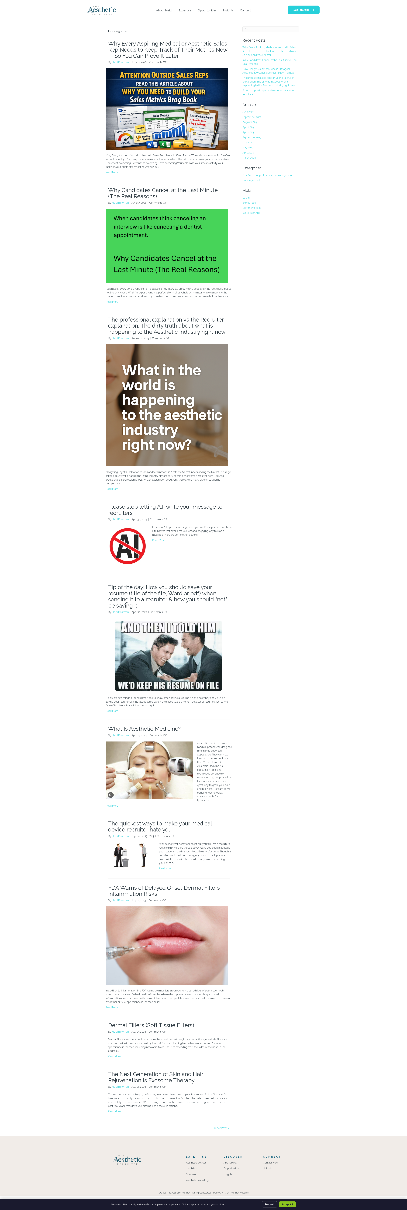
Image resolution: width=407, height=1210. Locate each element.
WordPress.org (251, 212)
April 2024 (248, 132)
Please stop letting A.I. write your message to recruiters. (165, 509)
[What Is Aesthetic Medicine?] (149, 769)
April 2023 (248, 152)
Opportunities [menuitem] (231, 1168)
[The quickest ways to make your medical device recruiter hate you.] (130, 854)
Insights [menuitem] (228, 1174)
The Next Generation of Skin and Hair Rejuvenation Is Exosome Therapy (155, 1077)
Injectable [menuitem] (191, 1168)
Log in (246, 197)
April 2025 (248, 127)
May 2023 (247, 147)
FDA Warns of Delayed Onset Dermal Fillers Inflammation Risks (164, 890)
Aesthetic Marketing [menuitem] (197, 1180)
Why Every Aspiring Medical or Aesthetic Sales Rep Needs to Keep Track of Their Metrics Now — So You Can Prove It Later (167, 49)
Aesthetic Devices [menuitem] (196, 1162)
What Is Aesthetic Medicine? (145, 728)
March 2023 (249, 157)
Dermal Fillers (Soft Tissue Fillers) (151, 1025)
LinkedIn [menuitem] (267, 1168)
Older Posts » (222, 1128)
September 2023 (252, 137)
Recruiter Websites (239, 1192)
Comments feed (251, 207)
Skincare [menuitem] (191, 1174)
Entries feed (249, 202)
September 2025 (252, 117)
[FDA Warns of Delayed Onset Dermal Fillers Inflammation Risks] (167, 945)
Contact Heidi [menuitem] (270, 1162)
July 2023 (247, 142)
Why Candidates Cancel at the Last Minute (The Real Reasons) (163, 193)
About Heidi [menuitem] (230, 1162)
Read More (112, 172)
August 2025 (249, 122)
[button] (304, 10)
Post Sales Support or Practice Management (267, 175)
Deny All (269, 1204)
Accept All (287, 1204)
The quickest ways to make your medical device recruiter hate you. (160, 826)
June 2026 (248, 111)
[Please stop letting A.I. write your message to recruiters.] (127, 546)
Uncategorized (251, 180)
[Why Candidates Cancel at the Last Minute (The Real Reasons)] (167, 245)
